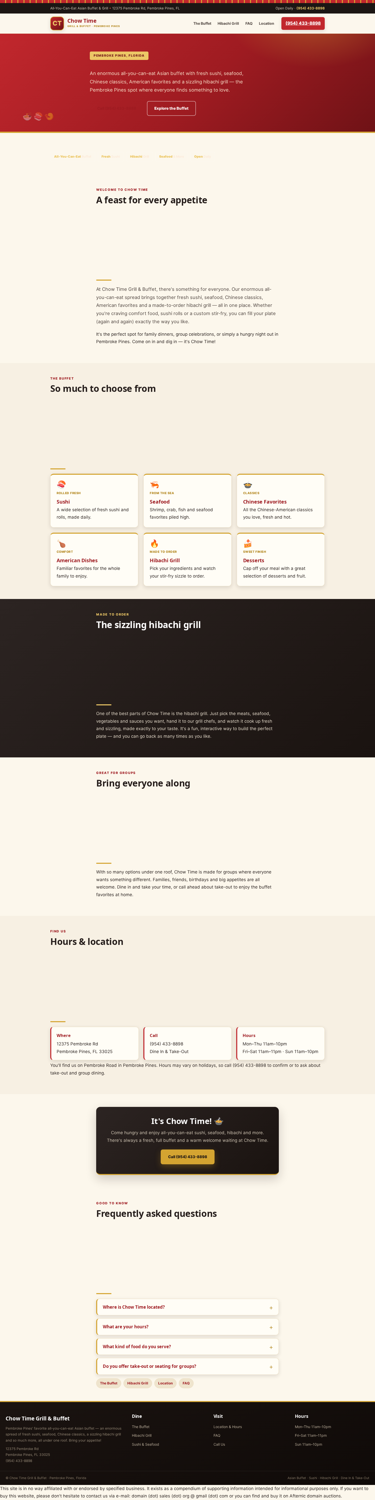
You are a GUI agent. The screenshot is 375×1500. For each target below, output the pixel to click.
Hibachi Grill (228, 23)
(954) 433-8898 (310, 8)
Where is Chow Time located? (134, 1307)
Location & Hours (228, 1426)
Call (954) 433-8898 (116, 108)
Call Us (219, 1444)
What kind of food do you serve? (137, 1346)
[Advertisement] (187, 240)
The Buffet (202, 23)
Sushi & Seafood (145, 1444)
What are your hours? (125, 1327)
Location (266, 23)
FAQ (249, 23)
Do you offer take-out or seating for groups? (149, 1366)
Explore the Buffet (171, 108)
